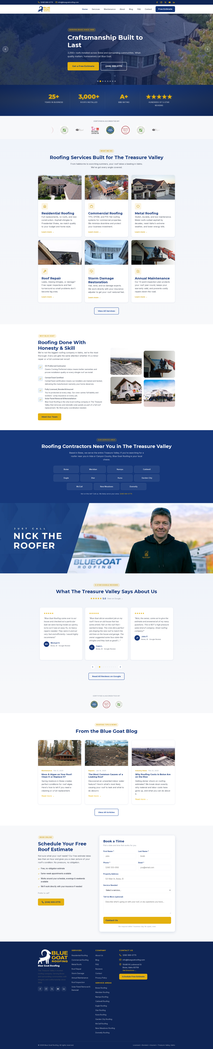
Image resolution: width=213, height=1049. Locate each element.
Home (85, 9)
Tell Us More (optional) (113, 897)
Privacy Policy (101, 978)
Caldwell (147, 469)
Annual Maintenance (80, 978)
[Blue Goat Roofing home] (44, 9)
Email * (141, 863)
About (122, 9)
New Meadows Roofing (105, 1028)
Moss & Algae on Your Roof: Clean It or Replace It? (57, 775)
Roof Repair (76, 969)
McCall (79, 486)
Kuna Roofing (100, 1015)
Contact (148, 9)
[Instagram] (161, 2)
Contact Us (112, 920)
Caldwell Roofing (102, 1001)
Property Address (110, 874)
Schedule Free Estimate (133, 976)
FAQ (139, 9)
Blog (131, 9)
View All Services (106, 311)
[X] (52, 989)
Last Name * (143, 851)
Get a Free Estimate (83, 70)
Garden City (147, 478)
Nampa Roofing (101, 997)
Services (96, 9)
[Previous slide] (5, 49)
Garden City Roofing (103, 1019)
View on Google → (115, 598)
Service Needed (110, 885)
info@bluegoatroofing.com (68, 2)
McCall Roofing (101, 1024)
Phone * (106, 863)
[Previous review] (92, 666)
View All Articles (106, 812)
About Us (99, 955)
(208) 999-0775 (47, 2)
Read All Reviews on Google (106, 676)
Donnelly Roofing (102, 1033)
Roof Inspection (78, 982)
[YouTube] (169, 2)
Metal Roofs (77, 964)
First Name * (108, 851)
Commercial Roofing (80, 960)
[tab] (97, 666)
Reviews (99, 969)
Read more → (48, 796)
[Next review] (120, 666)
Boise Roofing (101, 988)
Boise (66, 469)
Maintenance (109, 9)
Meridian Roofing (102, 992)
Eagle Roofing (101, 1006)
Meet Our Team (50, 417)
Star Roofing (100, 1010)
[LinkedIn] (174, 2)
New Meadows (106, 486)
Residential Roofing (80, 955)
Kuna (120, 478)
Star (93, 478)
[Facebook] (157, 2)
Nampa (120, 469)
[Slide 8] (115, 81)
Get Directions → (129, 970)
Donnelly (133, 486)
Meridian (93, 469)
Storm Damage (78, 973)
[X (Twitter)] (165, 2)
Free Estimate (165, 9)
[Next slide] (208, 49)
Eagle (66, 478)
